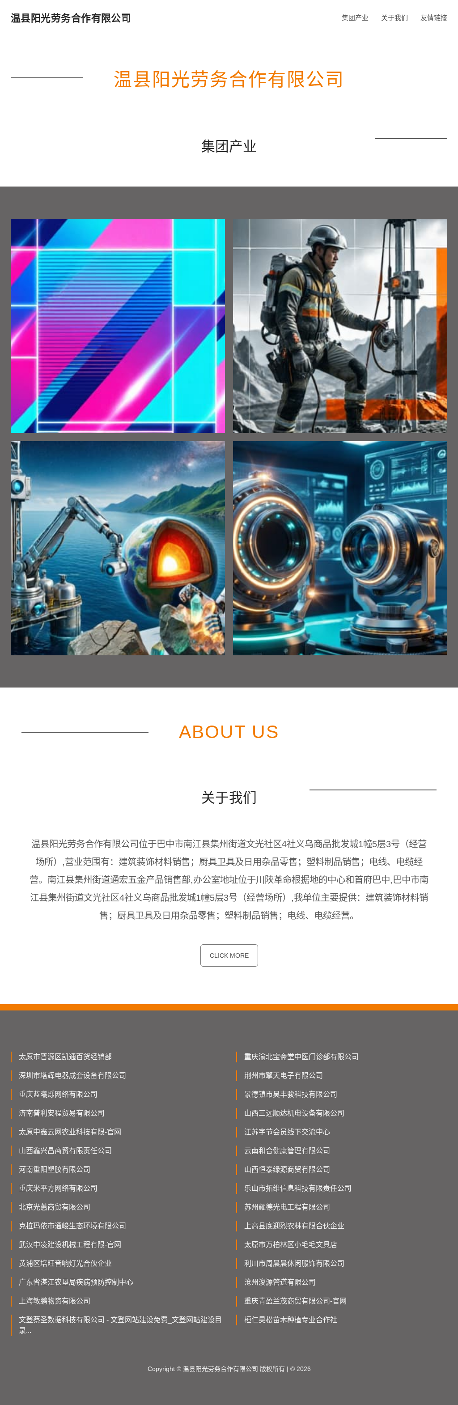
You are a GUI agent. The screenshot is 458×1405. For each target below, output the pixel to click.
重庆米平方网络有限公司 (58, 1188)
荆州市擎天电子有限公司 (283, 1075)
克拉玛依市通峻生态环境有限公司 (72, 1226)
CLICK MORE (229, 955)
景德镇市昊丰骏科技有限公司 (290, 1094)
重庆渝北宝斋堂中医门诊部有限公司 (301, 1057)
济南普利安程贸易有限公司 (62, 1113)
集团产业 (355, 17)
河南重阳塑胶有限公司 (54, 1169)
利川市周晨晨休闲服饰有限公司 (294, 1263)
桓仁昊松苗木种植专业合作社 (290, 1320)
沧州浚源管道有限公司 (280, 1282)
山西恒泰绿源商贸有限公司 (287, 1169)
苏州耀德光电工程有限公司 (287, 1207)
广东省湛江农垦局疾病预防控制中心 (76, 1282)
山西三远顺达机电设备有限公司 (294, 1113)
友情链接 (433, 17)
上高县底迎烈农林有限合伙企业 (294, 1226)
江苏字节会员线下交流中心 (287, 1132)
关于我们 (394, 17)
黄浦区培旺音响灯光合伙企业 (65, 1263)
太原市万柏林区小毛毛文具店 (290, 1244)
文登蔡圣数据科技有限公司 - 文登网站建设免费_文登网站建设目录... (120, 1325)
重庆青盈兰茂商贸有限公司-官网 (295, 1301)
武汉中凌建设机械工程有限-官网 (70, 1244)
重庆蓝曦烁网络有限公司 (58, 1094)
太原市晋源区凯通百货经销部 (65, 1057)
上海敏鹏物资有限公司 (54, 1301)
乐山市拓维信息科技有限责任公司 (298, 1188)
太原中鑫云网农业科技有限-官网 (70, 1132)
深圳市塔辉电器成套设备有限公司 (72, 1075)
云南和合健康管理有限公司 (287, 1151)
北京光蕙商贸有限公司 (54, 1207)
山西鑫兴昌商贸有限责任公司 (65, 1151)
